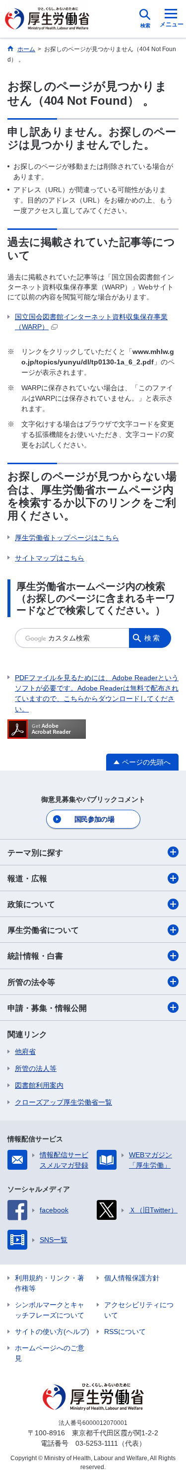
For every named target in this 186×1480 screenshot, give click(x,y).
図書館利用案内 (39, 1085)
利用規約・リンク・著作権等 (49, 1283)
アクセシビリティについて (139, 1310)
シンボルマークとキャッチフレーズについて (49, 1310)
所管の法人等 (36, 1068)
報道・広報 (27, 878)
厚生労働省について (43, 930)
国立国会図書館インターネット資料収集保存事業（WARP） (91, 322)
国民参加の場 (94, 819)
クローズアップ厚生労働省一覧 (63, 1102)
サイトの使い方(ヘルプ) (52, 1332)
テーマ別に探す (35, 852)
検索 (152, 638)
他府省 (25, 1052)
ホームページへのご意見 (49, 1353)
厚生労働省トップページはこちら (67, 538)
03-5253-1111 (96, 1443)
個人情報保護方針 (132, 1278)
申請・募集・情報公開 (47, 1008)
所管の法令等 (31, 982)
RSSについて (125, 1332)
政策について (31, 904)
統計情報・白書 (35, 956)
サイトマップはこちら (49, 558)
